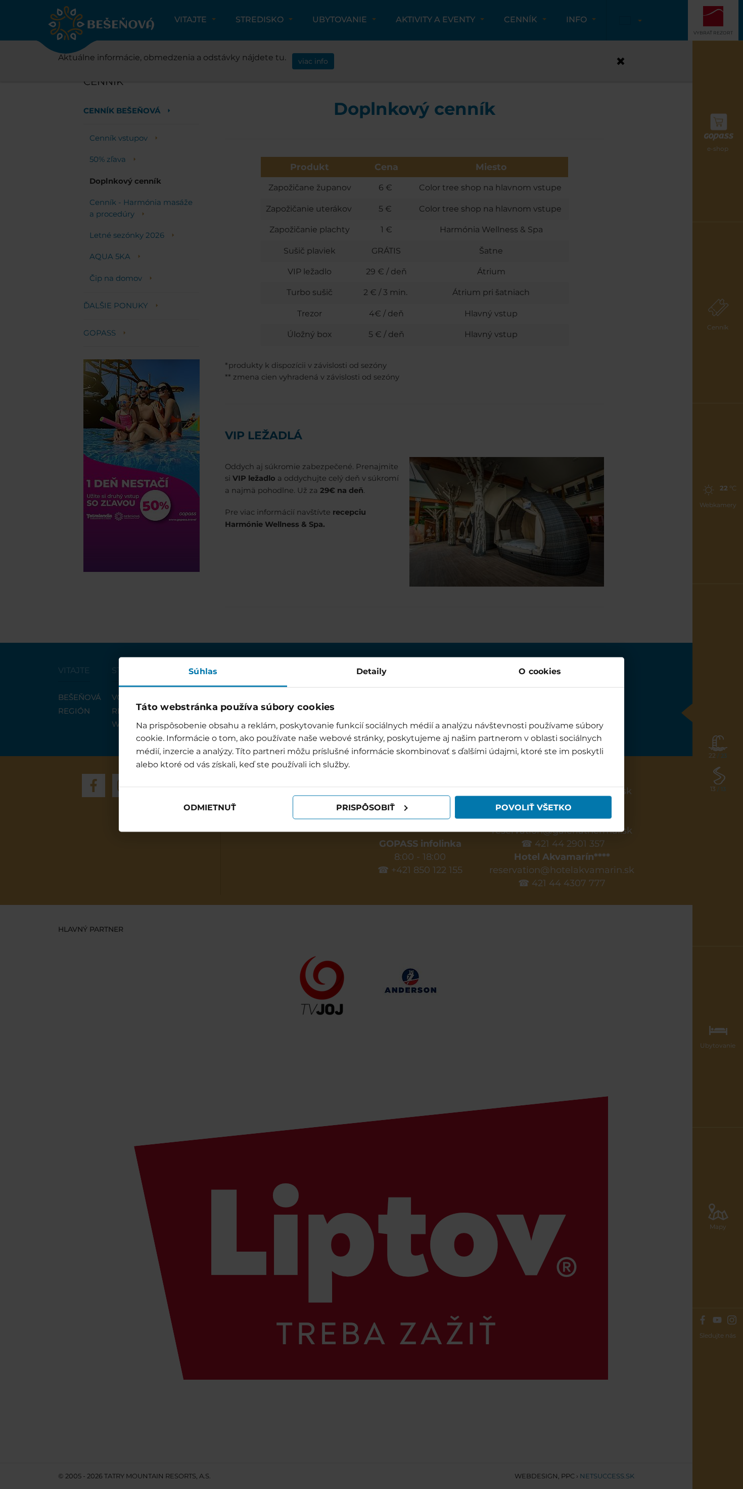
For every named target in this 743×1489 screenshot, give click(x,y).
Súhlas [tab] (203, 671)
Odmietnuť (209, 807)
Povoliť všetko (533, 807)
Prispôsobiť (365, 807)
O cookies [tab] (540, 671)
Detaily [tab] (371, 671)
